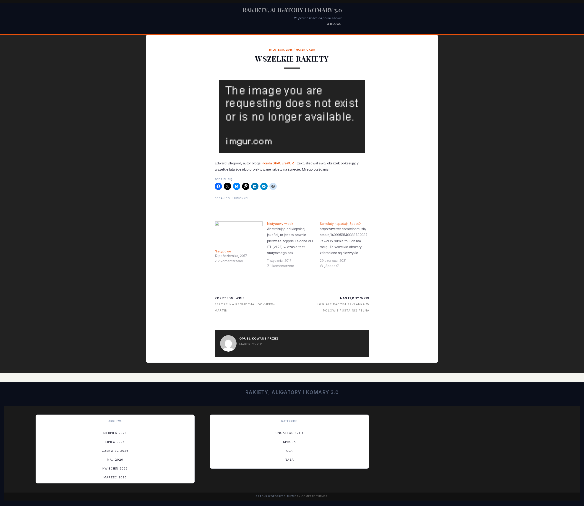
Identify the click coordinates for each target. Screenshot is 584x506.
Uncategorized (289, 433)
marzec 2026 (115, 477)
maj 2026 (115, 459)
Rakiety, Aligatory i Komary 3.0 (292, 10)
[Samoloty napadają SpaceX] (346, 246)
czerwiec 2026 (115, 450)
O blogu (334, 24)
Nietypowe (223, 251)
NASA (289, 459)
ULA (289, 450)
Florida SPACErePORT (278, 163)
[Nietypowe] (239, 235)
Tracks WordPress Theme (276, 496)
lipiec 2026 (115, 442)
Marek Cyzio (305, 49)
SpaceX (289, 442)
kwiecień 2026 (115, 468)
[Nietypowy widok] (293, 246)
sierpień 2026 (115, 433)
